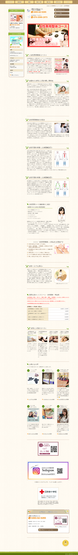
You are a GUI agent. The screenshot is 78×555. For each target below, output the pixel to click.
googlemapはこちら (14, 55)
